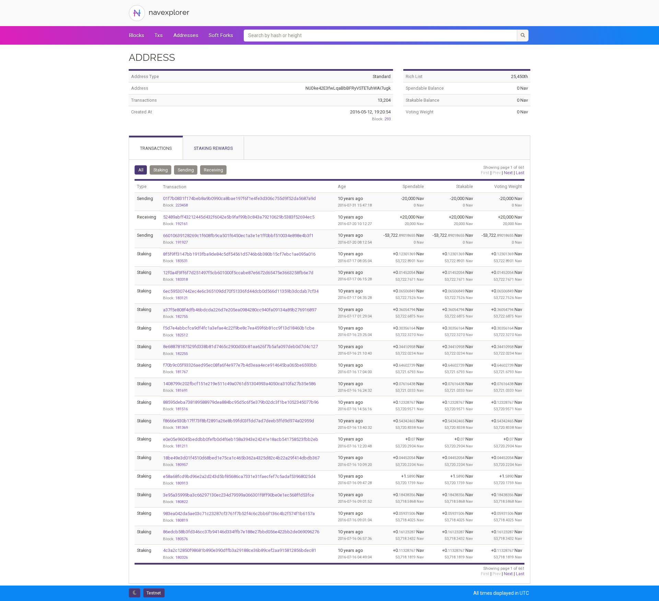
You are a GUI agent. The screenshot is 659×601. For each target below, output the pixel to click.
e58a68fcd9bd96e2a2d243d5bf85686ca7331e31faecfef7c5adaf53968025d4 (239, 476)
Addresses (185, 35)
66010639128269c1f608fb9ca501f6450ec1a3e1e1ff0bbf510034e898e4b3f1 (238, 235)
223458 (181, 205)
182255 (181, 353)
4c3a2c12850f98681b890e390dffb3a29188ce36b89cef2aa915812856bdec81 (239, 550)
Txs (158, 35)
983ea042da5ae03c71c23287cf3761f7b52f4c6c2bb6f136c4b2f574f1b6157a (239, 513)
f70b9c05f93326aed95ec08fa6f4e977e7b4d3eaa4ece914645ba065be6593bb (240, 365)
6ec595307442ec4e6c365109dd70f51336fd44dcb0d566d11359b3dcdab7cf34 (241, 291)
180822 (181, 501)
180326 (181, 557)
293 (387, 118)
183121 (181, 298)
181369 (181, 427)
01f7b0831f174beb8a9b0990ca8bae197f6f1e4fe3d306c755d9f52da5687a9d (239, 198)
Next (508, 172)
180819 (181, 520)
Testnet (154, 593)
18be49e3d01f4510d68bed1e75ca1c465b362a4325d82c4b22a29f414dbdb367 (241, 457)
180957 (181, 464)
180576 (181, 538)
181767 (181, 371)
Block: (377, 118)
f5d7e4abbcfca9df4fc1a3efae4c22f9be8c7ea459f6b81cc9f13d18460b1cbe (238, 328)
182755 (181, 316)
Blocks (136, 35)
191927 (181, 242)
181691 (181, 390)
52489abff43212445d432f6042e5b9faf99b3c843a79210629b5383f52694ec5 (238, 217)
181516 (181, 409)
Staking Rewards (213, 148)
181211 (181, 446)
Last (520, 172)
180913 (181, 483)
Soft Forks (221, 35)
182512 (181, 335)
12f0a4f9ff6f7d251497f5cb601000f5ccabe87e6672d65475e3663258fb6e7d (238, 272)
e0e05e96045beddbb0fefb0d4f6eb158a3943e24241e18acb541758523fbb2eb (240, 439)
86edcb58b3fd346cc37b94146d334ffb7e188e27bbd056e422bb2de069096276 (241, 531)
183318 (181, 279)
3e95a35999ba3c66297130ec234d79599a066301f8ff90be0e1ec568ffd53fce (238, 495)
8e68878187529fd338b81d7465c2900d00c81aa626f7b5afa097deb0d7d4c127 (240, 346)
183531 (181, 260)
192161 (181, 223)
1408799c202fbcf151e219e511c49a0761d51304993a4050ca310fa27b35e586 (239, 383)
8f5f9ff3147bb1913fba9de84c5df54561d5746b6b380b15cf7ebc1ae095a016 (239, 254)
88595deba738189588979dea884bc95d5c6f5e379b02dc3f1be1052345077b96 (241, 402)
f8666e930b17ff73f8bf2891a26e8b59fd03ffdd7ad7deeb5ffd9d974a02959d (238, 420)
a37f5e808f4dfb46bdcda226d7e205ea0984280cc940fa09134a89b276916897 (239, 309)
